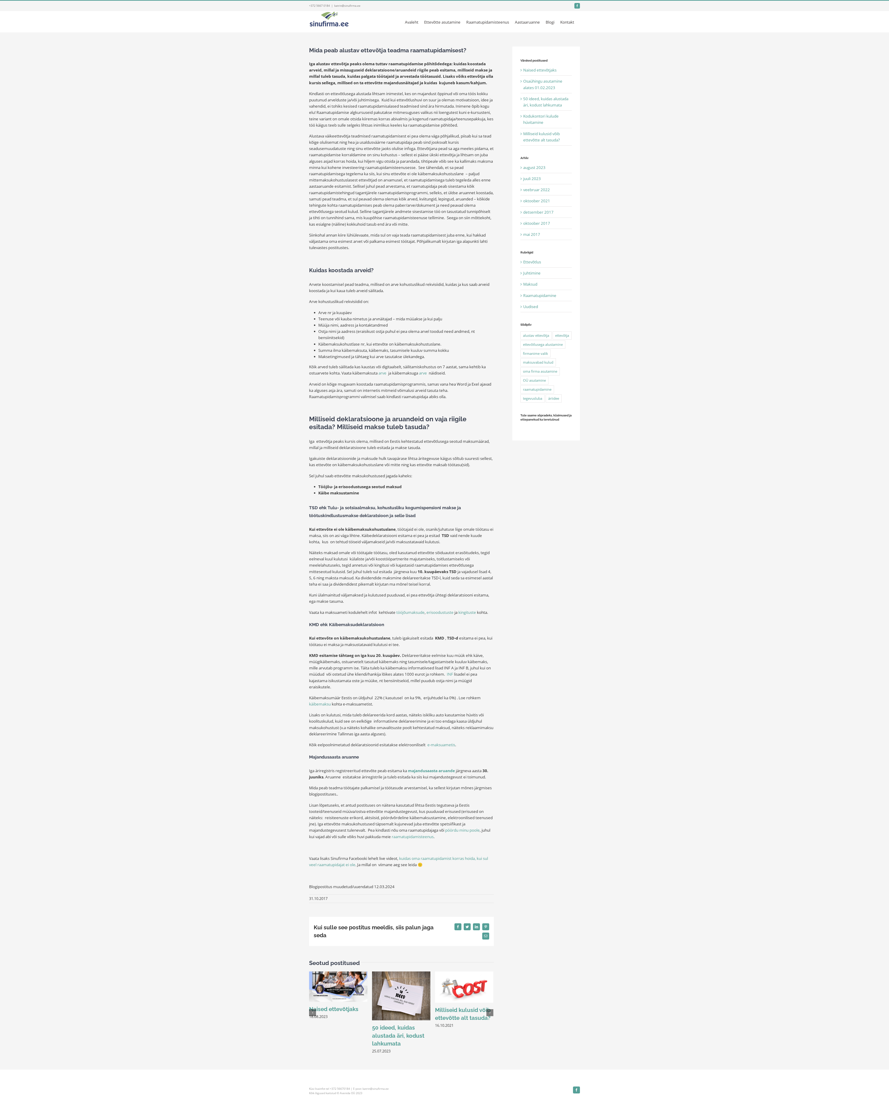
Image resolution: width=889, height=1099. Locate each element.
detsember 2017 (538, 212)
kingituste (467, 612)
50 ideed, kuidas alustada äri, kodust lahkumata (398, 1035)
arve (382, 373)
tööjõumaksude (410, 612)
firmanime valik (535, 353)
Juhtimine (532, 273)
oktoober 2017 (536, 223)
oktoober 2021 (536, 200)
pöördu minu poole (462, 830)
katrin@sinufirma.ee (347, 6)
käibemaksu (320, 704)
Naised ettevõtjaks (333, 1009)
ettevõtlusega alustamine (543, 344)
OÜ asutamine (534, 380)
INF (450, 674)
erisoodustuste (440, 612)
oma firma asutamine (540, 371)
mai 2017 (531, 234)
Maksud (530, 284)
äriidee (553, 398)
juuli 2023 (532, 178)
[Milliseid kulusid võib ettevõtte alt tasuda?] (464, 986)
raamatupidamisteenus (413, 836)
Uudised (530, 306)
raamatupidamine (537, 389)
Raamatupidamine (539, 295)
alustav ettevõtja (536, 335)
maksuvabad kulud (538, 362)
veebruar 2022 (536, 189)
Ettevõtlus (532, 262)
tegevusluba (532, 398)
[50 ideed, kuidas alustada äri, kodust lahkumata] (401, 995)
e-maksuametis (441, 744)
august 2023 (534, 167)
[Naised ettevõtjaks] (338, 986)
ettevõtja (562, 335)
